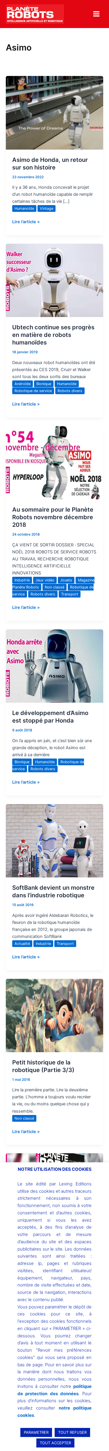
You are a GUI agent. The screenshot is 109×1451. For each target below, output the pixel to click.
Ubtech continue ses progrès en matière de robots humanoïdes (53, 335)
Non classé (54, 587)
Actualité (22, 943)
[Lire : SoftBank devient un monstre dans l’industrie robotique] (54, 840)
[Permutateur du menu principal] (96, 14)
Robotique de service (33, 391)
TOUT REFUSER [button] (72, 1432)
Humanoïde (24, 208)
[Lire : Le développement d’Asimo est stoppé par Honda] (54, 666)
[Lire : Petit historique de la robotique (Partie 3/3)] (54, 1015)
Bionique (43, 384)
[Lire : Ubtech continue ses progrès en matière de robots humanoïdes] (54, 280)
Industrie (22, 580)
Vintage (46, 208)
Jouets (66, 580)
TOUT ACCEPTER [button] (55, 1442)
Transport (69, 594)
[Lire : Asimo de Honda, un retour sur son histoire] (54, 112)
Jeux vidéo (44, 580)
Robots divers (70, 391)
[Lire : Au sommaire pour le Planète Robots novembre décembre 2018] (54, 462)
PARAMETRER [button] (36, 1432)
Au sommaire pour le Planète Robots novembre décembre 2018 (52, 517)
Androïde (23, 384)
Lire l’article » (26, 221)
